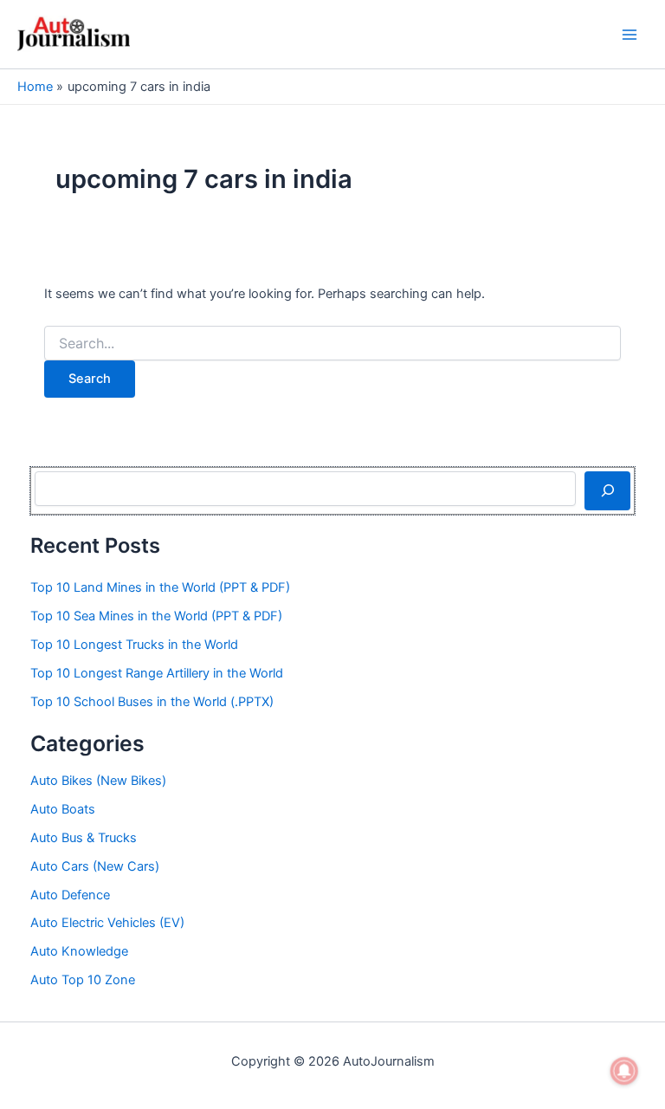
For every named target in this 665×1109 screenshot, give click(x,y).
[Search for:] (332, 343)
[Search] (607, 490)
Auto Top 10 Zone (82, 980)
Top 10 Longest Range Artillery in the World (156, 673)
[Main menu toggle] (629, 34)
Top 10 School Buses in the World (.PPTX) (152, 702)
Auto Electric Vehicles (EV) (107, 923)
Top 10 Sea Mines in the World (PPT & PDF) (156, 616)
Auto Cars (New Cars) (94, 866)
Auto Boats (62, 809)
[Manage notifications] (624, 1071)
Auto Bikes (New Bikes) (98, 780)
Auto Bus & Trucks (83, 838)
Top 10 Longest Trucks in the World (134, 644)
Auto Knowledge (79, 951)
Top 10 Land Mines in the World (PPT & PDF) (160, 587)
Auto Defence (70, 895)
